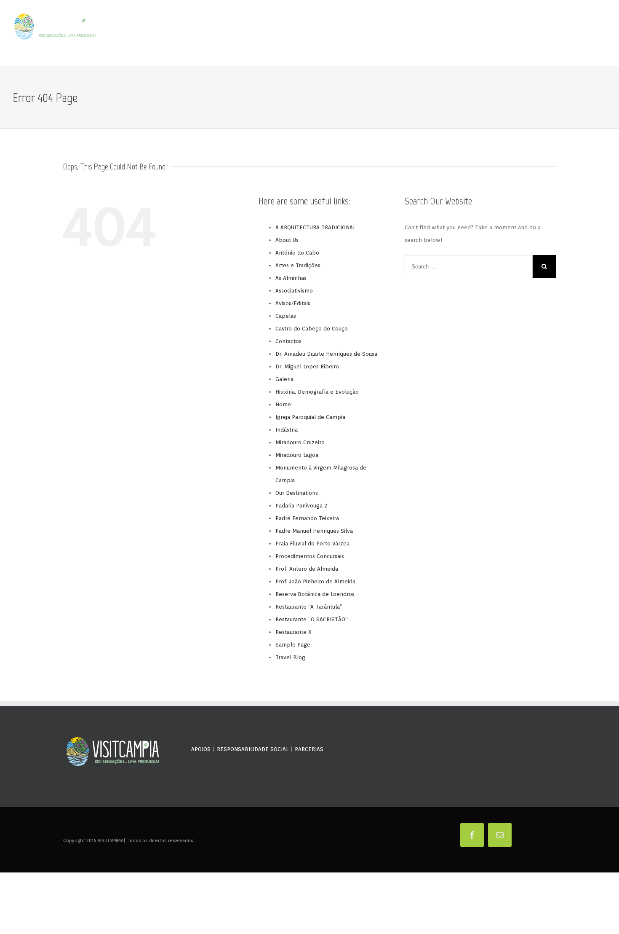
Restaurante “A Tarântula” (308, 607)
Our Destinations (296, 493)
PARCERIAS (309, 749)
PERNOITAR (496, 33)
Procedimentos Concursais (309, 556)
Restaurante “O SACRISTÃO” (311, 619)
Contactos (288, 341)
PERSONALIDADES (390, 33)
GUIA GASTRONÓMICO (459, 33)
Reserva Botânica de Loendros (315, 594)
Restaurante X (293, 632)
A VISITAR (423, 33)
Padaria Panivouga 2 (301, 505)
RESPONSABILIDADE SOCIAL (252, 749)
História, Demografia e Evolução (317, 392)
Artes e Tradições (297, 265)
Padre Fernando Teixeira (307, 518)
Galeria (284, 379)
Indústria (286, 430)
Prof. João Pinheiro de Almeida (315, 581)
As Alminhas (291, 278)
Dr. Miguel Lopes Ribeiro (307, 366)
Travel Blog (290, 657)
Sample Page (292, 644)
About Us (287, 240)
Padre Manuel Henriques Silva (314, 531)
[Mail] (500, 835)
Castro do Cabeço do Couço (311, 328)
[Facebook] (472, 835)
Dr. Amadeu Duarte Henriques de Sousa (326, 354)
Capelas (285, 316)
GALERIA (519, 33)
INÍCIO (337, 33)
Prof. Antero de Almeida (306, 569)
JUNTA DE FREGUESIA (555, 33)
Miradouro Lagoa (296, 455)
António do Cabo (297, 253)
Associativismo (294, 290)
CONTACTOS (594, 33)
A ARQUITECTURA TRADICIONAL (315, 227)
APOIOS (201, 749)
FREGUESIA (357, 33)
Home (283, 404)
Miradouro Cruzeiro (300, 442)
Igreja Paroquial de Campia (310, 417)
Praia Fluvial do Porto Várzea (312, 543)
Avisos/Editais (292, 303)
